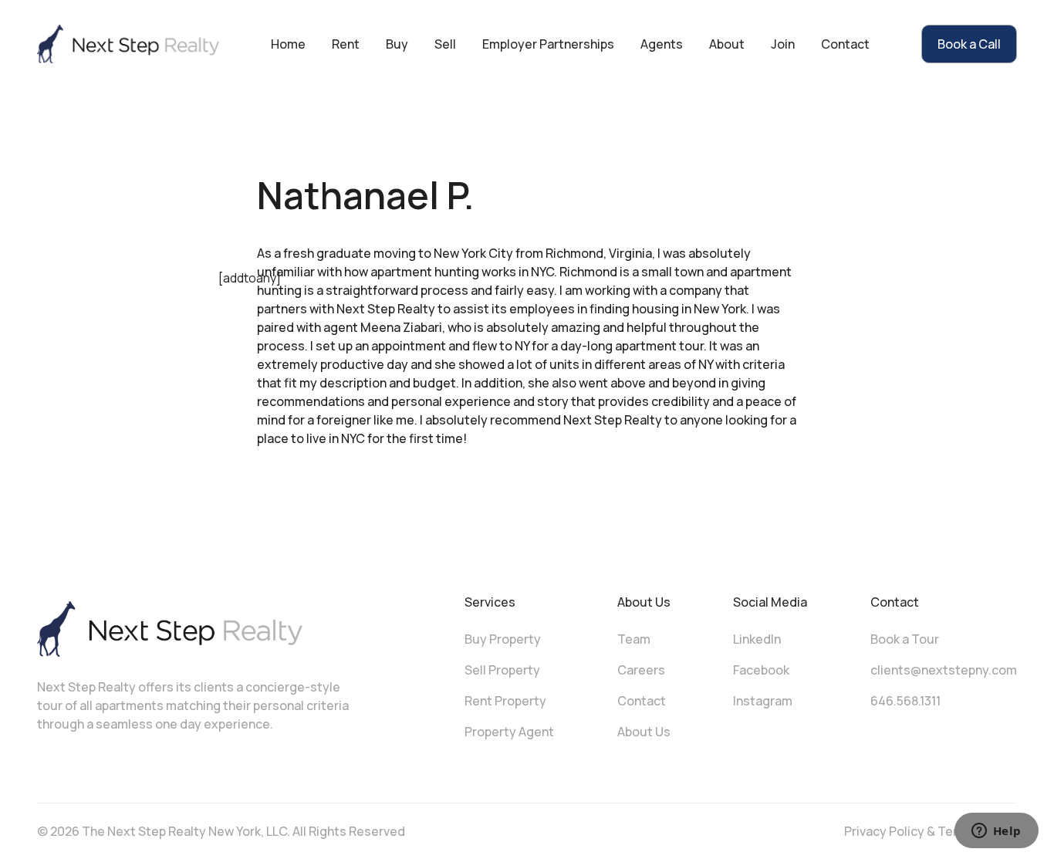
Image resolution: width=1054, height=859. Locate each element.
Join (783, 44)
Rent (346, 44)
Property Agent (509, 731)
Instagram (762, 700)
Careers (641, 669)
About (727, 44)
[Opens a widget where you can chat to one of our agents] (996, 832)
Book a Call (969, 44)
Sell (445, 44)
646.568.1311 (905, 700)
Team (633, 639)
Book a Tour (904, 639)
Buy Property (503, 639)
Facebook (761, 669)
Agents (661, 44)
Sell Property (502, 669)
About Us (644, 731)
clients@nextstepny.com (943, 669)
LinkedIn (757, 639)
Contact (845, 44)
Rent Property (505, 700)
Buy (397, 44)
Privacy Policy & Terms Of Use (930, 831)
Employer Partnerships (548, 44)
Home (288, 44)
